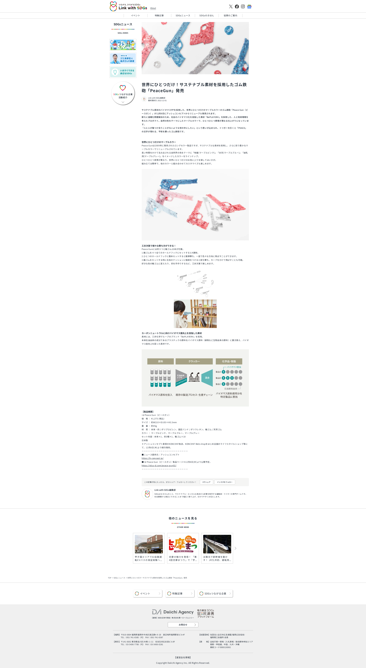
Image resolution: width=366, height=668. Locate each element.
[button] (230, 548)
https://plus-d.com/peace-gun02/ (159, 465)
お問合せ (183, 624)
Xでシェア (206, 482)
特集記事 (159, 15)
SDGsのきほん (206, 15)
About (153, 8)
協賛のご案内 (230, 15)
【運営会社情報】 (183, 657)
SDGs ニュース (119, 577)
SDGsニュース (183, 15)
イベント (135, 15)
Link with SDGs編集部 (156, 98)
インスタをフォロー (224, 482)
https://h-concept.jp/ (153, 458)
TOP (109, 577)
